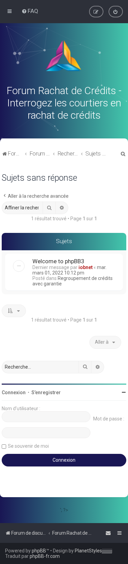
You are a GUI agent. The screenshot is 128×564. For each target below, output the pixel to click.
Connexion (14, 392)
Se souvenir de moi (28, 446)
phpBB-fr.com (45, 556)
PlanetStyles (88, 550)
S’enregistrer (46, 392)
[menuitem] (30, 11)
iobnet (86, 267)
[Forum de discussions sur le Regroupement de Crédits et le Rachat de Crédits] (64, 57)
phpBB (39, 550)
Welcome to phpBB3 (58, 261)
